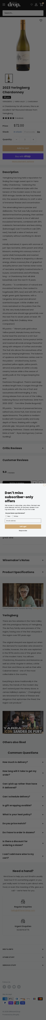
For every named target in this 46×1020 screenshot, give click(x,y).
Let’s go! (23, 526)
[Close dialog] (44, 485)
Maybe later (23, 530)
